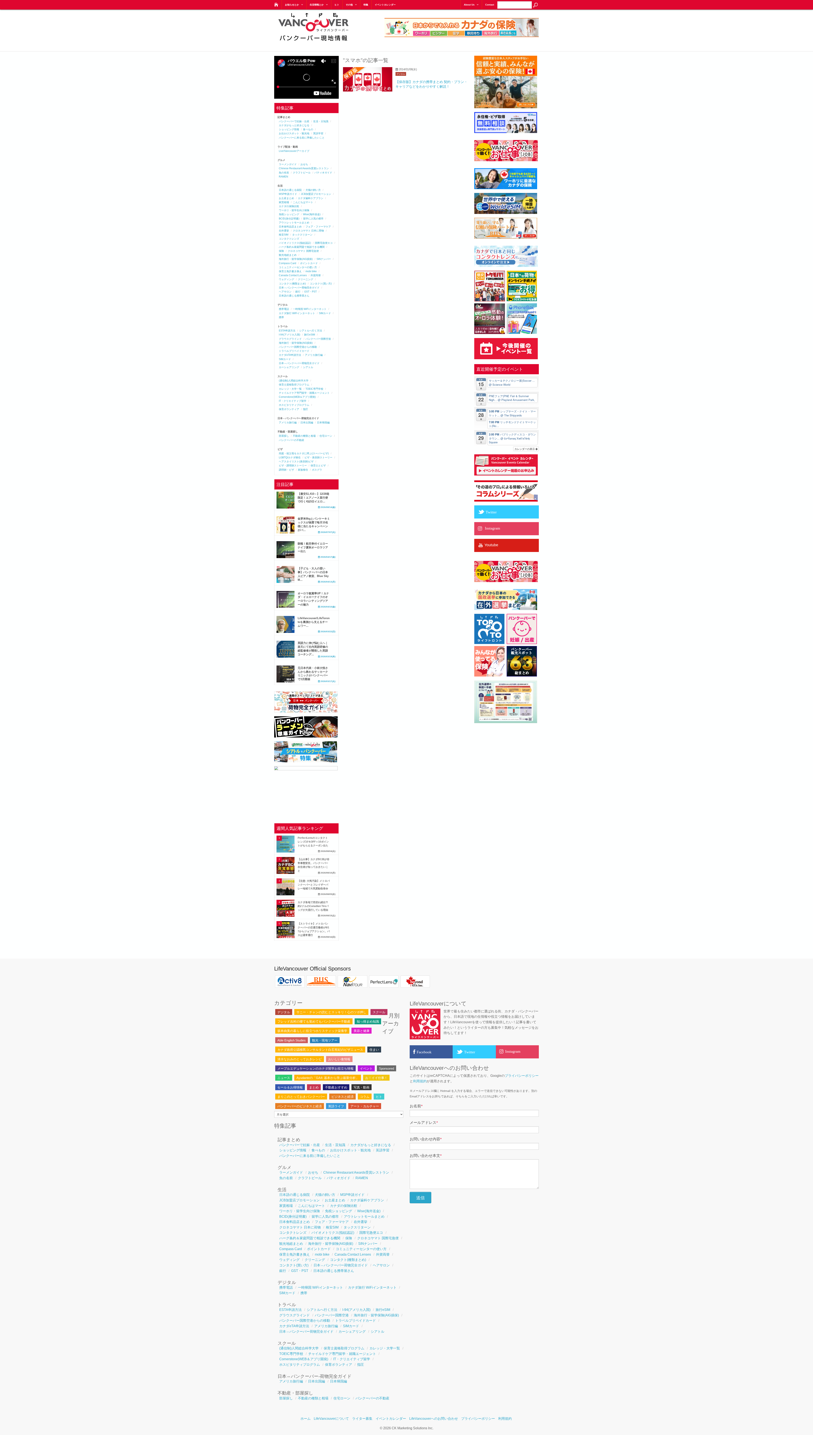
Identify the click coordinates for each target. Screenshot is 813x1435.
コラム (364, 1096)
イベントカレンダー (385, 4)
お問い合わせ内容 (426, 1139)
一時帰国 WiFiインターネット (309, 309)
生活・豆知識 (320, 121)
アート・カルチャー (364, 1106)
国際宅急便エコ (324, 242)
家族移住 (303, 469)
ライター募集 (362, 1418)
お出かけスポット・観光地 (294, 133)
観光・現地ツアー (324, 1040)
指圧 (305, 409)
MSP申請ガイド (288, 194)
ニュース (283, 1078)
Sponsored (386, 1068)
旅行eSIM (309, 334)
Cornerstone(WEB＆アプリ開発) (297, 396)
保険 (281, 251)
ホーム (305, 1418)
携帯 (281, 317)
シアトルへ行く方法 (310, 330)
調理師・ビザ (286, 469)
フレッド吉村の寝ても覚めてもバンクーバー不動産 (313, 1021)
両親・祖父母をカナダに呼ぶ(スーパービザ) (304, 453)
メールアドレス (424, 1122)
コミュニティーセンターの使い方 (298, 267)
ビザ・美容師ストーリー (318, 457)
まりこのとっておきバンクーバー (301, 1096)
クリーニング (305, 279)
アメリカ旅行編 (314, 355)
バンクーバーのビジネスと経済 (299, 1106)
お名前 (416, 1106)
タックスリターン (302, 234)
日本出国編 (306, 422)
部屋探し (284, 435)
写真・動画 (361, 1087)
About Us (469, 4)
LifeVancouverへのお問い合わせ (433, 1418)
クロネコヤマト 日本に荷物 (308, 230)
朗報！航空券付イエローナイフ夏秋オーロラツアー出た (313, 547)
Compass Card (287, 263)
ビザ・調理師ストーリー (293, 465)
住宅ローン (325, 435)
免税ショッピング (289, 214)
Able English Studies (291, 1040)
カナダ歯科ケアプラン (310, 198)
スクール (379, 1012)
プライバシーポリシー (522, 1075)
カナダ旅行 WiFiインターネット (297, 313)
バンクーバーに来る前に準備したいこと (302, 137)
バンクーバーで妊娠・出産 (294, 121)
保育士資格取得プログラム (294, 384)
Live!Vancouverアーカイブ (294, 151)
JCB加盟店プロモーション (316, 194)
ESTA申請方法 (287, 330)
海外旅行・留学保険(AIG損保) (296, 259)
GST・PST (310, 291)
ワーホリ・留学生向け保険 (294, 210)
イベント (366, 1068)
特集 (366, 4)
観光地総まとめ (288, 255)
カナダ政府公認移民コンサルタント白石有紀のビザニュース (320, 1049)
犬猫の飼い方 (313, 190)
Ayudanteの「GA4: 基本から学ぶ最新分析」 (327, 1078)
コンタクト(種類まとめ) (292, 283)
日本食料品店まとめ (290, 226)
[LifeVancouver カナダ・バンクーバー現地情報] (276, 3)
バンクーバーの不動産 (291, 440)
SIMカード (325, 313)
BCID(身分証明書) (289, 218)
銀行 (297, 291)
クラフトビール (302, 172)
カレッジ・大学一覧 (290, 388)
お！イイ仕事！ (376, 1078)
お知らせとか (292, 4)
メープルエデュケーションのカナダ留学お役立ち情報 (315, 1068)
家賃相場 (284, 202)
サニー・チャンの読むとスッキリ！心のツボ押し (331, 1012)
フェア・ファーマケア (318, 226)
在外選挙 (284, 230)
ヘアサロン (285, 291)
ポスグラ (317, 469)
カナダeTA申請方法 (290, 355)
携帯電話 (284, 309)
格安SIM (283, 234)
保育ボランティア (289, 409)
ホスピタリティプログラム (294, 404)
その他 (349, 4)
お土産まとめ (286, 198)
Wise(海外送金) (312, 214)
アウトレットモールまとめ (294, 222)
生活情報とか (317, 4)
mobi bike (311, 271)
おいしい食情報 (339, 1059)
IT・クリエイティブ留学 (292, 400)
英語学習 (318, 133)
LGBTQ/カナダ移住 (290, 457)
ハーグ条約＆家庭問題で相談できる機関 (302, 246)
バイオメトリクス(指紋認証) (295, 242)
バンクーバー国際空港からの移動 (298, 346)
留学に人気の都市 (313, 218)
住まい (374, 1049)
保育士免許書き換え (290, 271)
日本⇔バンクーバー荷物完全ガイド (299, 287)
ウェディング (286, 279)
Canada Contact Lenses (293, 275)
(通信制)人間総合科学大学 (293, 380)
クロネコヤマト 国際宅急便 (303, 251)
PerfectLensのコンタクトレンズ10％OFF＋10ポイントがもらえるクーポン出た (313, 842)
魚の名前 (284, 172)
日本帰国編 (323, 422)
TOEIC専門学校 (314, 388)
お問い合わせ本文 (426, 1156)
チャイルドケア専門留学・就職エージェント (304, 392)
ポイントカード (309, 263)
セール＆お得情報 (290, 1087)
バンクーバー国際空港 (318, 338)
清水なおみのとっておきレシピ (299, 1059)
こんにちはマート (303, 202)
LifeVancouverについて (331, 1418)
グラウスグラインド (290, 338)
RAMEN (283, 176)
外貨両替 (316, 275)
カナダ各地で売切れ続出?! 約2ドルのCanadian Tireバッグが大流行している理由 (313, 906)
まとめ (314, 1087)
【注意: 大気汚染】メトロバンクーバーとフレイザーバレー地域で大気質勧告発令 (314, 885)
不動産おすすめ (336, 1087)
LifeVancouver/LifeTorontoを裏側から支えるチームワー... (314, 622)
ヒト (337, 4)
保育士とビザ (318, 465)
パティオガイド (323, 172)
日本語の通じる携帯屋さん (294, 295)
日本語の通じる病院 (290, 190)
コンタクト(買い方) (321, 283)
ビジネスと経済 (342, 1096)
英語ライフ (336, 1106)
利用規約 (420, 1081)
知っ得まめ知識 (368, 1021)
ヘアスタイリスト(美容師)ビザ (296, 461)
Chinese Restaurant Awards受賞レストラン (304, 168)
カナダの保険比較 (289, 206)
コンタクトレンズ (289, 238)
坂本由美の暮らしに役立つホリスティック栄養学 (312, 1031)
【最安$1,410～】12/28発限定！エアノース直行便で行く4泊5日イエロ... (313, 497)
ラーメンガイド (288, 164)
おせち (304, 164)
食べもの (308, 129)
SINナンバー (324, 259)
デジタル (401, 74)
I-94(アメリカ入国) (289, 334)
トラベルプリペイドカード (294, 350)
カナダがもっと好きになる (294, 125)
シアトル (308, 367)
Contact (489, 4)
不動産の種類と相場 (304, 435)
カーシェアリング (289, 367)
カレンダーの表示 (524, 449)
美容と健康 (361, 1031)
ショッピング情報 (289, 129)
